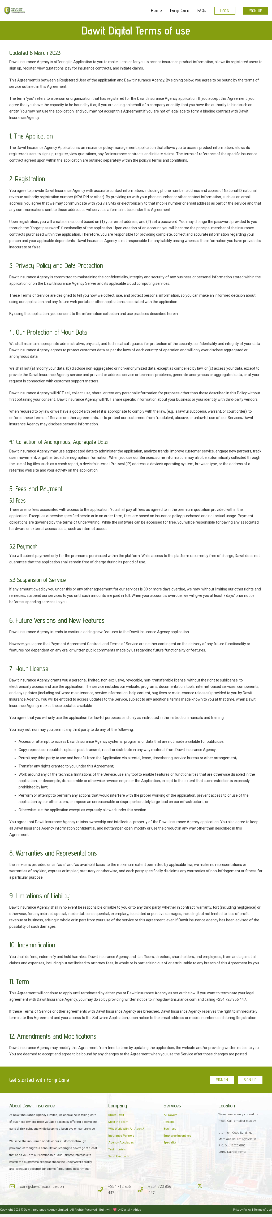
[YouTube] (211, 1185)
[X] (199, 1185)
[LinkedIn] (205, 1185)
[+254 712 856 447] (102, 1189)
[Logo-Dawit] (14, 11)
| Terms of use (262, 1209)
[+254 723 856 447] (143, 1189)
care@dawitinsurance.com (42, 1186)
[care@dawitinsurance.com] (14, 1186)
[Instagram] (194, 1186)
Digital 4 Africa (131, 1209)
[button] (192, 10)
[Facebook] (187, 1185)
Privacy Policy (242, 1209)
